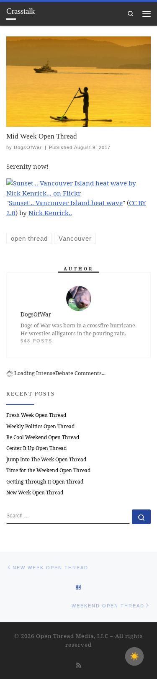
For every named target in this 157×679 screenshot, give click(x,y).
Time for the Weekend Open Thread (48, 470)
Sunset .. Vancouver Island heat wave (66, 202)
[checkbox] (134, 656)
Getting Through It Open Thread (44, 481)
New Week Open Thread (34, 492)
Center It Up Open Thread (36, 448)
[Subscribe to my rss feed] (78, 665)
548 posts (36, 340)
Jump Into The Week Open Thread (46, 459)
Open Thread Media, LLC (72, 636)
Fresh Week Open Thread (36, 415)
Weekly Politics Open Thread (40, 426)
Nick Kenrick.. (50, 212)
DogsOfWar (28, 147)
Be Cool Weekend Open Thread (42, 437)
